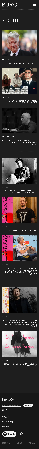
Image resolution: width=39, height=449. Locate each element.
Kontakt (6, 427)
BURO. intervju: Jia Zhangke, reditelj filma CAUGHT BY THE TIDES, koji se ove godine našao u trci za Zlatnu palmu (20, 323)
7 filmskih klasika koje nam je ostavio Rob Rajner (23, 102)
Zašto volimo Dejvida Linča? (23, 63)
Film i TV (6, 59)
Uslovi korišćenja (31, 442)
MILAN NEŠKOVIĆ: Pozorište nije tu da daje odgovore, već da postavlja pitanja (19, 142)
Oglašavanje (8, 422)
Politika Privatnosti (6, 442)
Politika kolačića (19, 442)
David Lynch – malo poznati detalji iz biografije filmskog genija (20, 192)
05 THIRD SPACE (8, 137)
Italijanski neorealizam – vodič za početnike (20, 365)
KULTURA (5, 187)
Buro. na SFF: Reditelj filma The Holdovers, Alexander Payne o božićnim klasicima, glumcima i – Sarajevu (21, 271)
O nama (5, 417)
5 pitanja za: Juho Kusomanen (23, 230)
